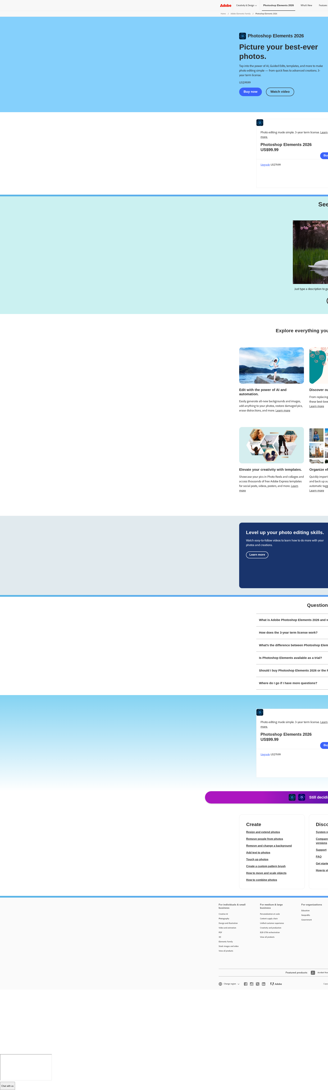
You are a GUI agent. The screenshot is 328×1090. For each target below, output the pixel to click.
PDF (220, 932)
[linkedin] (263, 984)
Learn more (283, 410)
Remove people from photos (264, 838)
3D (220, 937)
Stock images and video (228, 946)
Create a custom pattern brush (266, 866)
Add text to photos (258, 852)
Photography (224, 918)
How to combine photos (261, 879)
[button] (229, 984)
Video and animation (227, 928)
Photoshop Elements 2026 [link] (278, 5)
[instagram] (251, 984)
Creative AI (223, 914)
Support (321, 849)
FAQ (319, 856)
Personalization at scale (270, 914)
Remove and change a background (269, 845)
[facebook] (245, 984)
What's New (306, 5)
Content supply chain (269, 918)
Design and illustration (228, 923)
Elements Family (226, 941)
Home (223, 13)
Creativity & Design (245, 5)
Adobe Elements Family (241, 13)
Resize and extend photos (263, 832)
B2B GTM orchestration (270, 932)
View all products (226, 951)
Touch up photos (257, 859)
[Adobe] (226, 5)
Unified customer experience (272, 923)
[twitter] (257, 984)
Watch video (280, 91)
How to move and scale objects (266, 873)
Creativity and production (270, 928)
